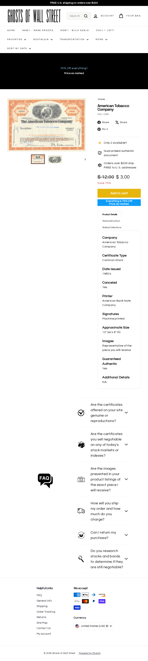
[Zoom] (46, 124)
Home (11, 30)
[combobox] (79, 16)
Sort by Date (17, 48)
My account (44, 633)
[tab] (110, 214)
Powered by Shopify (90, 653)
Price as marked (74, 73)
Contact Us (44, 628)
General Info (44, 600)
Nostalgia (41, 39)
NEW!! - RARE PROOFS (37, 30)
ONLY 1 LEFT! (105, 30)
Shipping (42, 606)
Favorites (15, 39)
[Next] (83, 159)
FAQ (39, 595)
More (100, 39)
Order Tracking (46, 611)
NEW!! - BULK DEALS (74, 30)
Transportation (73, 39)
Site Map (42, 622)
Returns (41, 617)
